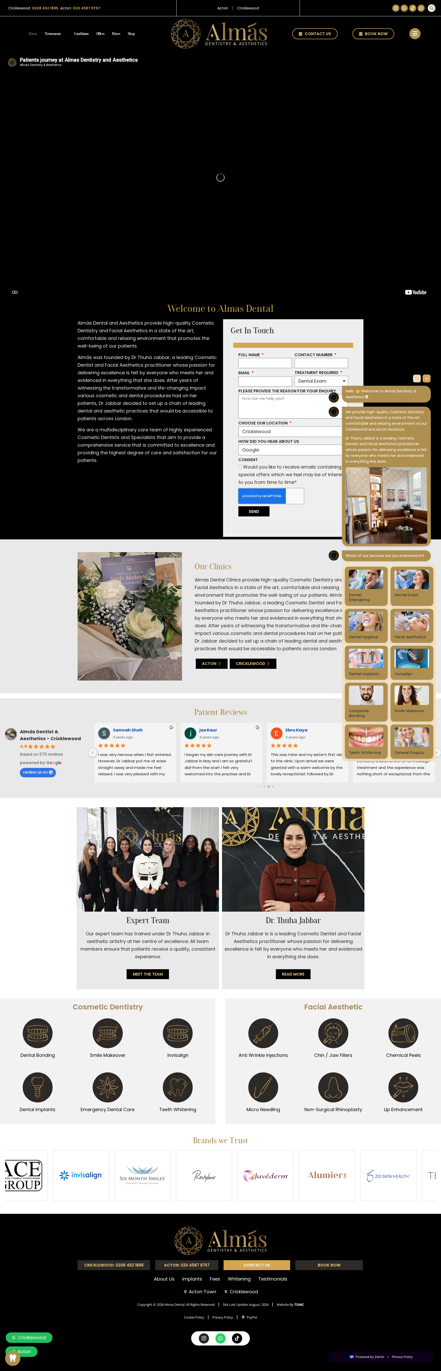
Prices (116, 34)
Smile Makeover (108, 1055)
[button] (431, 8)
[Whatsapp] (404, 8)
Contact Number (314, 355)
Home (33, 34)
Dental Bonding (37, 1055)
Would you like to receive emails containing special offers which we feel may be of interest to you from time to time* (291, 474)
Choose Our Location (263, 423)
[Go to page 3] (264, 786)
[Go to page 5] (272, 786)
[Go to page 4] (268, 786)
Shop (131, 34)
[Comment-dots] (421, 8)
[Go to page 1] (256, 786)
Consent (248, 460)
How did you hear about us (268, 442)
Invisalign (177, 1055)
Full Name (249, 355)
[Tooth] (12, 1358)
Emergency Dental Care (107, 1109)
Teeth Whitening (177, 1109)
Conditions (81, 34)
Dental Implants (37, 1109)
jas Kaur (208, 730)
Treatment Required (317, 373)
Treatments (53, 34)
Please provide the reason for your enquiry (287, 391)
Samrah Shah (128, 730)
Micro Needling (263, 1109)
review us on (35, 772)
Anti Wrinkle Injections (263, 1055)
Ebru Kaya (297, 730)
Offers (100, 34)
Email (244, 373)
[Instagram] (395, 8)
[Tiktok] (412, 8)
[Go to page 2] (260, 786)
